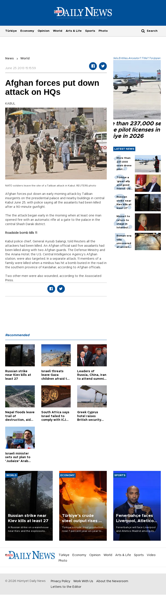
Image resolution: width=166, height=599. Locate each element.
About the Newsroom (112, 581)
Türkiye (11, 30)
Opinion (43, 30)
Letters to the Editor (66, 586)
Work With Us (83, 581)
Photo (103, 30)
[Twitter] (103, 66)
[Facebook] (93, 66)
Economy (27, 30)
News (9, 58)
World (57, 30)
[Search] (143, 31)
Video (151, 555)
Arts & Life (74, 30)
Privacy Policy (60, 581)
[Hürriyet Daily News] (83, 12)
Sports (90, 30)
